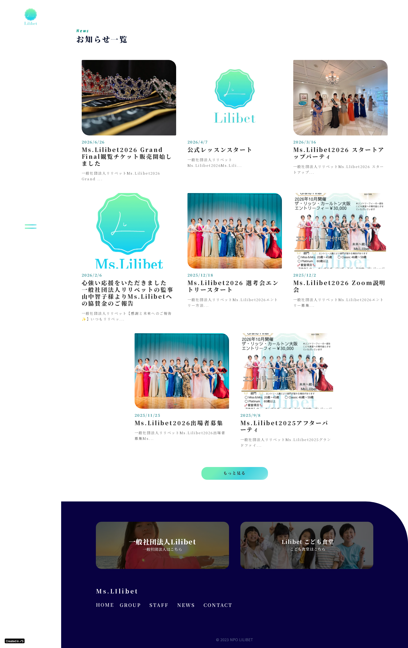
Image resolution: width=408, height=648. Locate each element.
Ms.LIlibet (117, 591)
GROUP (130, 605)
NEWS (186, 605)
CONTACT (218, 605)
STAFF (159, 605)
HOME (105, 605)
